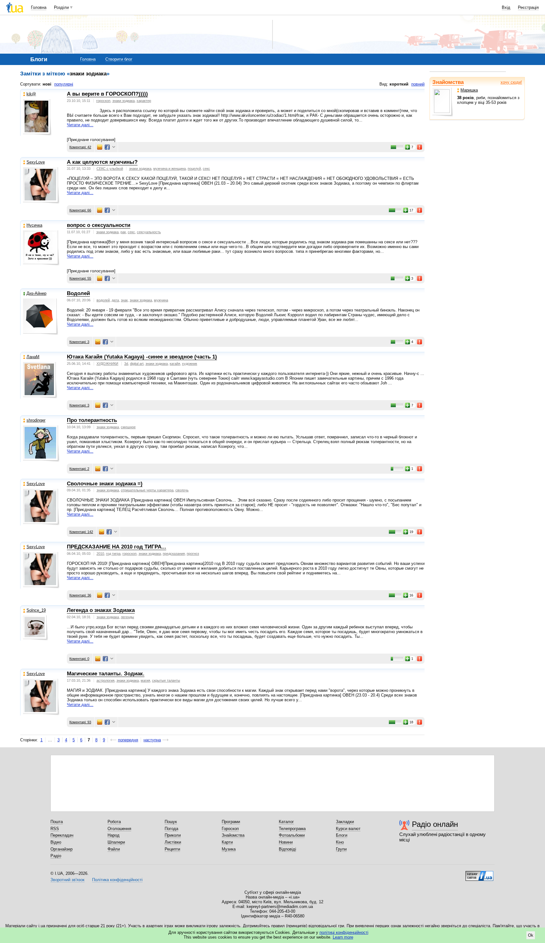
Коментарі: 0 (79, 659)
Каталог (286, 821)
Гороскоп (230, 828)
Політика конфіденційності (117, 879)
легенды (127, 617)
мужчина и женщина (169, 168)
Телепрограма (292, 828)
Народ (114, 835)
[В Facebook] (107, 147)
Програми (231, 821)
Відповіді (287, 849)
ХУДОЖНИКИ (107, 363)
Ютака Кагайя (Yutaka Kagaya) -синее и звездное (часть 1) (142, 357)
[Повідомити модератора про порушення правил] (420, 147)
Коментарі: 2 (79, 469)
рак (123, 232)
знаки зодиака (123, 101)
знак (124, 300)
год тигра (113, 553)
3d (126, 363)
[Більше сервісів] (113, 147)
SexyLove (35, 162)
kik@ (31, 94)
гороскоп (103, 101)
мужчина (161, 300)
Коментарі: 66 (80, 210)
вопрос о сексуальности (98, 225)
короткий (399, 84)
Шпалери (116, 842)
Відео (55, 842)
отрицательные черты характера (147, 490)
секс (206, 168)
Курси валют (348, 828)
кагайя (175, 363)
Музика (229, 849)
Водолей (78, 293)
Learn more (343, 937)
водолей (103, 300)
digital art (137, 363)
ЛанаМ (32, 356)
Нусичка (34, 225)
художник (189, 363)
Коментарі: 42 (80, 147)
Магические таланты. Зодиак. (105, 674)
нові (47, 84)
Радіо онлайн (435, 824)
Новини (286, 842)
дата (115, 300)
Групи (341, 849)
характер (144, 101)
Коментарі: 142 (81, 532)
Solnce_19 (36, 610)
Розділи (61, 7)
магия (145, 680)
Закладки (345, 821)
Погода (171, 828)
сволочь (182, 490)
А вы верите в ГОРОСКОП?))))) (107, 94)
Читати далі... (80, 124)
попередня (128, 740)
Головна (38, 7)
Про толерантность (92, 420)
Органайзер (61, 849)
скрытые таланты (166, 680)
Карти (227, 842)
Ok (530, 935)
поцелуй (194, 168)
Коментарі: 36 (80, 595)
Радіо (55, 855)
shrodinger (35, 420)
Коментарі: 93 (80, 722)
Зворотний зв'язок (67, 879)
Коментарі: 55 (80, 278)
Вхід (506, 7)
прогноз (193, 553)
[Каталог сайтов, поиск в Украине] (479, 873)
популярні (63, 84)
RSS (54, 828)
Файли (114, 849)
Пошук (171, 821)
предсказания (174, 553)
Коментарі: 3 (79, 342)
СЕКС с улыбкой (110, 168)
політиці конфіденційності (343, 932)
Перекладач (61, 835)
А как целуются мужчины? (102, 162)
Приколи (173, 835)
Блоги (341, 835)
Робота (114, 821)
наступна (152, 740)
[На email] (99, 147)
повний (418, 84)
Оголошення (119, 828)
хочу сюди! (511, 82)
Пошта (56, 821)
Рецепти (172, 849)
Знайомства (448, 82)
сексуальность (149, 232)
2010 (100, 553)
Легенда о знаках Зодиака (101, 610)
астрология (105, 680)
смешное (128, 427)
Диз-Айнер (36, 293)
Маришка (469, 90)
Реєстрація (528, 7)
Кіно (340, 842)
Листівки (173, 842)
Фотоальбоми (292, 835)
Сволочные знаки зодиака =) (105, 484)
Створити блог (118, 59)
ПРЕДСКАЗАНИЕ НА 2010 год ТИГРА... (116, 547)
